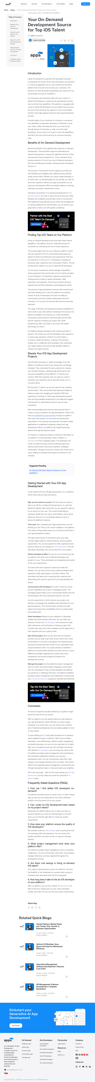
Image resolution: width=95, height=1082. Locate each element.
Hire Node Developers (46, 1059)
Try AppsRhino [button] (37, 695)
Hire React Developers (46, 1052)
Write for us (61, 1055)
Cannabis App (26, 1057)
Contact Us (85, 4)
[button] (77, 1054)
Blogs (71, 4)
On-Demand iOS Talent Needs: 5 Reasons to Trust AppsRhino (47, 471)
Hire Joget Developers (46, 1063)
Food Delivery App (27, 1054)
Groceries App (26, 1050)
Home (6, 10)
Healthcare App (26, 1044)
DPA (77, 1050)
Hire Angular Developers (47, 1049)
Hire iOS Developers (46, 1056)
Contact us (79, 1044)
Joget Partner (62, 1044)
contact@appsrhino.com (13, 1070)
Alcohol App (25, 1047)
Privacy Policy (80, 1047)
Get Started (36, 224)
